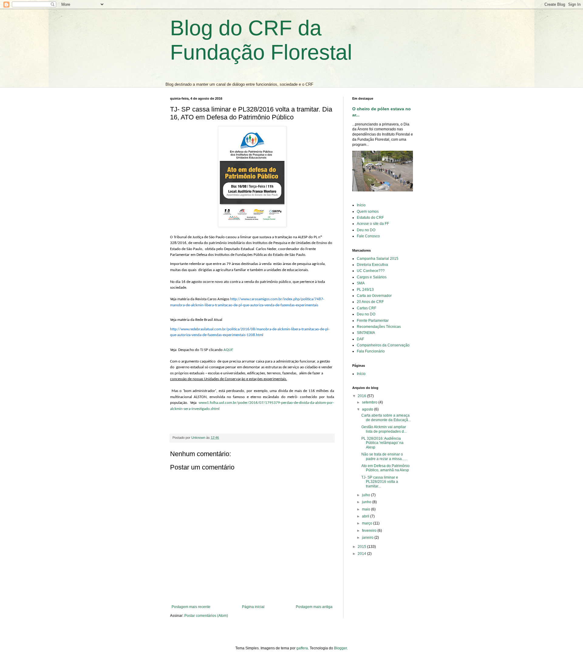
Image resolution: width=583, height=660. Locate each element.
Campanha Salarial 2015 (377, 258)
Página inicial (253, 607)
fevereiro (369, 530)
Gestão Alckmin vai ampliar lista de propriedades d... (384, 429)
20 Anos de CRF (370, 302)
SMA (361, 283)
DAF (360, 339)
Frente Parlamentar (373, 320)
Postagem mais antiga (314, 607)
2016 (362, 396)
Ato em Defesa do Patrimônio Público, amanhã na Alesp (385, 468)
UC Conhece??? (371, 271)
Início (361, 205)
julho (366, 495)
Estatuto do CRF (370, 217)
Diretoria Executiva (372, 265)
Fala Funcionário (371, 351)
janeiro (368, 537)
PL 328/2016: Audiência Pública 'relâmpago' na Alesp (382, 442)
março (367, 523)
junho (367, 502)
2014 (362, 554)
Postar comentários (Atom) (206, 616)
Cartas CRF (366, 308)
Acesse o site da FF (373, 224)
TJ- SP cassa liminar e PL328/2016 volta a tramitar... (379, 481)
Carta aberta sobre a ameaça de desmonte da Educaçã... (386, 417)
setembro (370, 402)
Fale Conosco (368, 236)
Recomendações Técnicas (379, 327)
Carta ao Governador (374, 296)
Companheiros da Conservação (383, 345)
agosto (368, 409)
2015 (362, 547)
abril (366, 516)
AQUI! (228, 350)
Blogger (340, 648)
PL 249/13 (365, 289)
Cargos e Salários (372, 277)
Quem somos (368, 211)
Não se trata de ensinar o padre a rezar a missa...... (384, 456)
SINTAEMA (366, 333)
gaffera (302, 648)
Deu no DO (366, 230)
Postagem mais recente (191, 607)
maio (366, 509)
